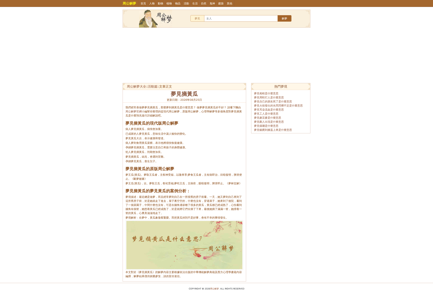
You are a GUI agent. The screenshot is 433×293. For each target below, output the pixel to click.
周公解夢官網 (134, 111)
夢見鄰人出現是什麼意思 (269, 121)
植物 (169, 3)
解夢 (284, 18)
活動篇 (152, 86)
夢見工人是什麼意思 (266, 113)
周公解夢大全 (136, 86)
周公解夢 (129, 3)
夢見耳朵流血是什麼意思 (269, 109)
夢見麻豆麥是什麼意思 (267, 117)
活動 (186, 3)
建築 (221, 3)
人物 (152, 3)
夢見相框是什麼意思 (266, 93)
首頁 (143, 3)
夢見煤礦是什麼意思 (266, 125)
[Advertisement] (216, 55)
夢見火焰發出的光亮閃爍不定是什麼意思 (278, 105)
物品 (177, 3)
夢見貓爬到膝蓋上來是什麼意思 (273, 129)
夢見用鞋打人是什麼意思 (269, 97)
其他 (229, 3)
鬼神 (212, 3)
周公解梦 (214, 288)
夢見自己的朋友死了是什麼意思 (273, 101)
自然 (203, 3)
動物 (160, 3)
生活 (195, 3)
